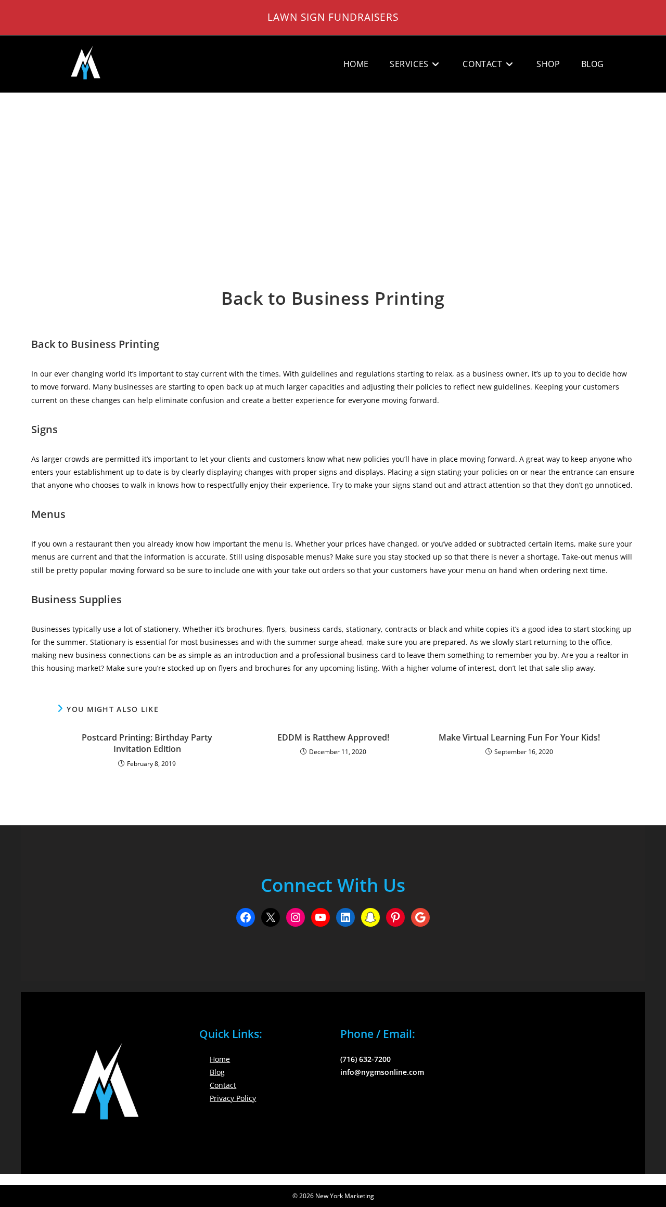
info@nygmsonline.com (382, 1072)
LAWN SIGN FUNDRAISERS (333, 17)
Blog (217, 1072)
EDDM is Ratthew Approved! (333, 737)
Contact (223, 1085)
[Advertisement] (333, 171)
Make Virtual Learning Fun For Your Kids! (519, 737)
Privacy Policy (233, 1098)
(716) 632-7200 (365, 1059)
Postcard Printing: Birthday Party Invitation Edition (147, 743)
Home (220, 1059)
